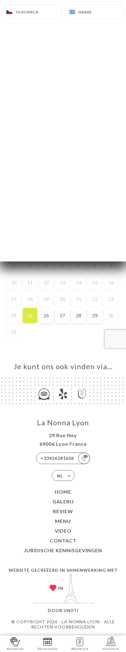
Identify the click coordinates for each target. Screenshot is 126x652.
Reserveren (47, 648)
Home (63, 492)
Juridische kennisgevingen (63, 550)
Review (63, 511)
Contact (63, 540)
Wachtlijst (80, 648)
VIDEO (63, 531)
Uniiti (71, 610)
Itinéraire (110, 648)
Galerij (63, 501)
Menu (63, 521)
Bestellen (15, 648)
